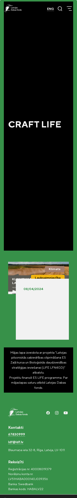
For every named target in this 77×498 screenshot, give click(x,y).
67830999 (16, 434)
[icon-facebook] (48, 413)
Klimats (55, 269)
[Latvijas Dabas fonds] (13, 8)
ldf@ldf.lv (15, 442)
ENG (50, 9)
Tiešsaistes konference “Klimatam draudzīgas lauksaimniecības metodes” (40, 308)
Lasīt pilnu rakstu (37, 330)
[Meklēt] (59, 8)
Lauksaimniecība (48, 278)
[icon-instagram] (57, 413)
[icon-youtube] (65, 413)
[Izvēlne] (69, 8)
